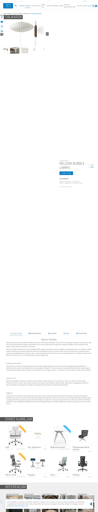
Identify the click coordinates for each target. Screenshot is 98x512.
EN (50, 1)
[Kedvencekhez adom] (20, 436)
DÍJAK (67, 334)
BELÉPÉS (85, 1)
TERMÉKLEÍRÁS (17, 333)
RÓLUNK (49, 6)
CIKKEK (61, 6)
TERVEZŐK (53, 334)
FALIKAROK (20, 13)
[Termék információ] (17, 436)
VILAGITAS (14, 13)
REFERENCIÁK (55, 6)
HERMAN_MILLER (26, 13)
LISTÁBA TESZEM (66, 173)
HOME (5, 13)
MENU (85, 6)
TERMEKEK (9, 13)
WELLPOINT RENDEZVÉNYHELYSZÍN (69, 6)
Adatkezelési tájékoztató (21, 506)
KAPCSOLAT (80, 6)
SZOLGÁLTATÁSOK (36, 6)
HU (48, 1)
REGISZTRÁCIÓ (91, 1)
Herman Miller (9, 449)
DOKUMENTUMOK (35, 334)
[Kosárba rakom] (23, 436)
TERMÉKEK (27, 6)
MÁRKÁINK (21, 6)
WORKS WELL (43, 6)
